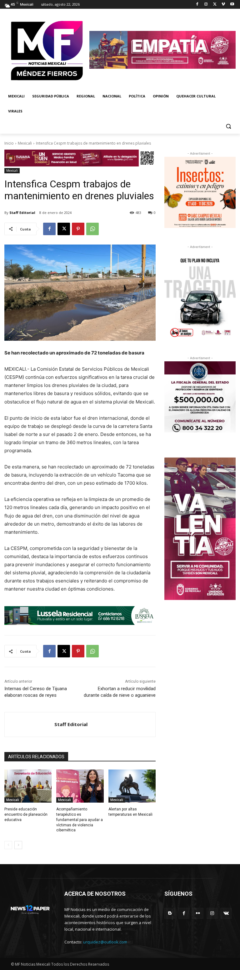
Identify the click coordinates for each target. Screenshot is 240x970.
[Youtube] (232, 4)
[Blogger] (169, 913)
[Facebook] (197, 4)
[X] (214, 4)
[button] (228, 126)
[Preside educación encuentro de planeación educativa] (28, 786)
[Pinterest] (78, 229)
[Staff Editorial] (29, 724)
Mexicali (25, 143)
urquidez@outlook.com (105, 942)
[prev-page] (8, 845)
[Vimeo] (223, 4)
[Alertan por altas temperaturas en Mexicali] (132, 786)
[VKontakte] (226, 913)
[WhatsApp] (92, 229)
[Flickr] (197, 913)
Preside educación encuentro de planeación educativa (26, 814)
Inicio (9, 143)
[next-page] (18, 845)
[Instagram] (206, 4)
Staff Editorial (22, 212)
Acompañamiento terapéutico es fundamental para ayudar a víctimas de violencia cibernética (79, 819)
